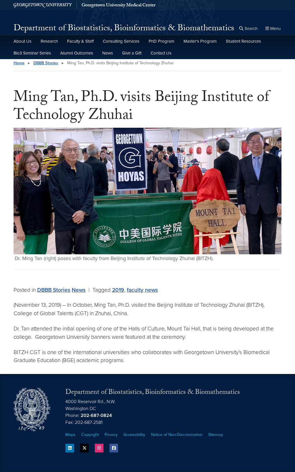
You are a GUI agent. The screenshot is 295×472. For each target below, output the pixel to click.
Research (49, 41)
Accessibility (134, 434)
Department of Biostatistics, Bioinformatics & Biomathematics (124, 29)
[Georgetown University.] (43, 5)
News (107, 53)
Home (19, 63)
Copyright (90, 434)
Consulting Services (121, 41)
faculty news (142, 290)
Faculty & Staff (80, 41)
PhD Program (161, 41)
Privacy (111, 434)
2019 (118, 290)
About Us (22, 41)
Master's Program (200, 41)
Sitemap (215, 434)
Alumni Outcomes (76, 53)
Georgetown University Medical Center (119, 5)
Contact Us (161, 53)
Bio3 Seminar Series (32, 53)
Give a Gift (131, 53)
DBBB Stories (45, 63)
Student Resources (243, 41)
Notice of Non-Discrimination (177, 434)
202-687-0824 (96, 415)
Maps (70, 434)
